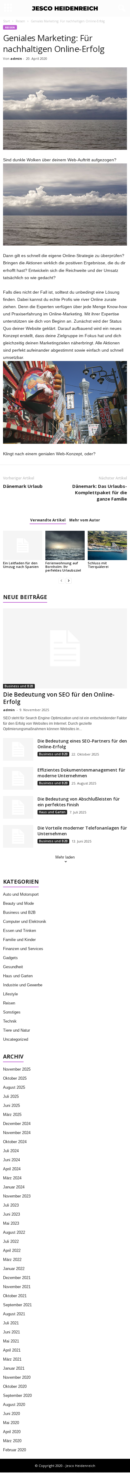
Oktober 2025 (15, 1078)
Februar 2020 (14, 1450)
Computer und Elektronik (24, 921)
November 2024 (17, 1132)
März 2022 (12, 1259)
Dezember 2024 (17, 1123)
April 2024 (12, 1169)
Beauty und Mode (18, 903)
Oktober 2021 (15, 1296)
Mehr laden (65, 857)
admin (16, 58)
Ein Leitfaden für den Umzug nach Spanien (21, 565)
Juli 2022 (11, 1241)
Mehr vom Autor (84, 520)
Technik (10, 1021)
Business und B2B (19, 686)
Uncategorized (15, 1039)
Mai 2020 (11, 1422)
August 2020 (14, 1404)
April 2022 (12, 1250)
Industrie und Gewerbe (22, 985)
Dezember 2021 (17, 1277)
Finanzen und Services (23, 948)
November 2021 (17, 1286)
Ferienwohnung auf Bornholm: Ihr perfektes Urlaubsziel (63, 566)
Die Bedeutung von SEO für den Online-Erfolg (59, 698)
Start (6, 21)
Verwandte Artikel (48, 520)
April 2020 (12, 1431)
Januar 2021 (13, 1368)
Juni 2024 (11, 1160)
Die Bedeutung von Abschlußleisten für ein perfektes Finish (78, 801)
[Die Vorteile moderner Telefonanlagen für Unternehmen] (18, 836)
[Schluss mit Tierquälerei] (107, 545)
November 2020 (17, 1377)
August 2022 (14, 1232)
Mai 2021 (11, 1341)
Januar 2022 (13, 1268)
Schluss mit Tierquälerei (98, 565)
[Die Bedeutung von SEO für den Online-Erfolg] (65, 648)
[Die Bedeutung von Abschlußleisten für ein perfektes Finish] (18, 807)
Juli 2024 (11, 1151)
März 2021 (12, 1359)
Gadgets (10, 958)
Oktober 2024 (15, 1141)
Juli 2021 (11, 1323)
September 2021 (17, 1305)
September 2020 (17, 1395)
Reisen (20, 21)
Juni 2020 (11, 1413)
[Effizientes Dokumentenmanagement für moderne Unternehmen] (18, 778)
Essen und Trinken (19, 930)
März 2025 (12, 1114)
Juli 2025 (11, 1096)
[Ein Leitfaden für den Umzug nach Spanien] (22, 545)
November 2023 (17, 1196)
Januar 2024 (13, 1187)
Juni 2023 (11, 1214)
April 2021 (12, 1350)
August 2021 (14, 1314)
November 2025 (17, 1069)
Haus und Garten (52, 812)
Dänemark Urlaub (23, 486)
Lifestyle (10, 994)
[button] (120, 8)
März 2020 (12, 1441)
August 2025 (14, 1087)
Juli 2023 (11, 1205)
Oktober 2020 (15, 1386)
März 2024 (12, 1178)
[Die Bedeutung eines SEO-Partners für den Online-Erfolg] (18, 749)
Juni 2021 (11, 1332)
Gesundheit (13, 967)
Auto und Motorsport (21, 894)
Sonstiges (12, 1012)
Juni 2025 (11, 1105)
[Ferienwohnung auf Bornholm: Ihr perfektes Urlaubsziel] (65, 545)
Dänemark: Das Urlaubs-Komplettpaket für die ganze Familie (99, 492)
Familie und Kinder (19, 939)
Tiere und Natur (16, 1030)
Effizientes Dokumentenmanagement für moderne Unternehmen (81, 772)
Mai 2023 (11, 1223)
